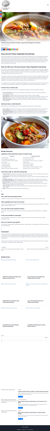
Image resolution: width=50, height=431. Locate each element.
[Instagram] (13, 49)
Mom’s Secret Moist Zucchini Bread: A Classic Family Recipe (31, 413)
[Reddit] (6, 49)
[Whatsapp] (11, 49)
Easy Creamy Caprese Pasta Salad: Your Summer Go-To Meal (32, 402)
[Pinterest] (10, 49)
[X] (4, 49)
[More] (17, 49)
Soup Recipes (3, 40)
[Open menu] (48, 5)
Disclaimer (19, 429)
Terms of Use (24, 429)
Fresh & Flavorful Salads (22, 399)
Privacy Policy (30, 429)
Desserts (19, 389)
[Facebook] (2, 49)
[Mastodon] (1, 16)
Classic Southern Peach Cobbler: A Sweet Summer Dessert (33, 391)
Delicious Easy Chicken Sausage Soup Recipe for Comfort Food (12, 249)
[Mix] (1, 18)
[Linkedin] (8, 49)
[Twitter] (15, 49)
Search (2, 335)
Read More (20, 396)
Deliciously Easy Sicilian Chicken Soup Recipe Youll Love (38, 248)
